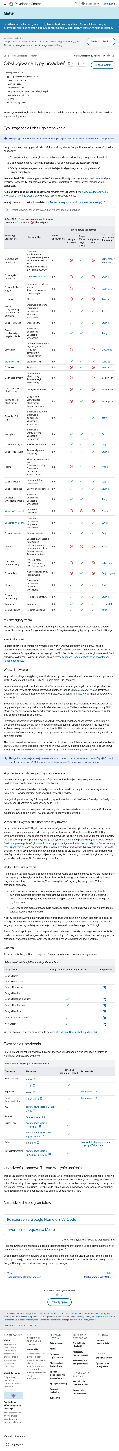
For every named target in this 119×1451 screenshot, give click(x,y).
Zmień (104, 511)
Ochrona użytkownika (56, 1356)
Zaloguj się (109, 3)
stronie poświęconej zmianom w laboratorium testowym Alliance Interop (71, 27)
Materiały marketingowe (80, 1353)
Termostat (106, 604)
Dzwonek (106, 299)
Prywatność (20, 1436)
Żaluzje (105, 610)
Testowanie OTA (89, 1091)
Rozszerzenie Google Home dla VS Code (41, 1219)
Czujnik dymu (108, 573)
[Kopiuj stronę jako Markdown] (79, 63)
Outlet (104, 523)
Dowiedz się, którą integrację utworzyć (12, 1405)
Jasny (104, 311)
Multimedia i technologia (56, 1364)
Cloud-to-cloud (12, 1373)
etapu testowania (92, 178)
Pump (104, 546)
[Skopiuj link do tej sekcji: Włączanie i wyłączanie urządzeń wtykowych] (70, 822)
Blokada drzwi (12, 361)
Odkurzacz (106, 563)
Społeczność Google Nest (103, 1365)
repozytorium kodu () (76, 202)
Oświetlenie (56, 1343)
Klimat (53, 1348)
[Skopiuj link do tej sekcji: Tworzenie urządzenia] (44, 1044)
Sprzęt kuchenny (58, 1383)
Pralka (104, 467)
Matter (9, 13)
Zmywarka (106, 350)
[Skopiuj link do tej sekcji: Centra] (17, 948)
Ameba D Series (34, 1117)
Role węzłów (79, 693)
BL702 (29, 1086)
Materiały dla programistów (80, 1362)
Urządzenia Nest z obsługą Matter (75, 1032)
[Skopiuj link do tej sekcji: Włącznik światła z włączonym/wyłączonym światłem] (68, 773)
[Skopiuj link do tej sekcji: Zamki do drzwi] (28, 639)
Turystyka (55, 1397)
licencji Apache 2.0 (31, 1316)
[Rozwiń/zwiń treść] (22, 73)
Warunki (8, 1436)
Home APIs (32, 1349)
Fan (103, 434)
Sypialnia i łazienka (55, 1391)
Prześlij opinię (103, 65)
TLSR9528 (31, 1143)
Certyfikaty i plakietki (79, 1345)
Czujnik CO (106, 288)
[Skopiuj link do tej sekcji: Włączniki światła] (31, 670)
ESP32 (29, 1092)
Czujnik (105, 277)
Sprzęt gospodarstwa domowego (57, 1374)
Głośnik (105, 585)
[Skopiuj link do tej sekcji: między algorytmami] (36, 620)
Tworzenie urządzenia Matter (31, 1229)
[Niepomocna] (113, 56)
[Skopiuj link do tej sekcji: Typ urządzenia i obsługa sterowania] (68, 128)
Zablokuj (105, 361)
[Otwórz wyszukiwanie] (76, 4)
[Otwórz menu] (5, 3)
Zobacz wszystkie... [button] (37, 276)
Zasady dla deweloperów (80, 1391)
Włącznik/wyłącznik (14, 511)
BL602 (29, 1079)
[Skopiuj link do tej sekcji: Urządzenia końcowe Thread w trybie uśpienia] (85, 1168)
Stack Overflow (104, 1357)
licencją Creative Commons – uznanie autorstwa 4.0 (77, 1313)
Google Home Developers (15, 56)
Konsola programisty (102, 1342)
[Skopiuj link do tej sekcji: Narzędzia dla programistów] (54, 1203)
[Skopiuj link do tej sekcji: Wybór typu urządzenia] (40, 867)
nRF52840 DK (32, 1099)
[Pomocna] (108, 56)
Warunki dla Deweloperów (80, 1383)
